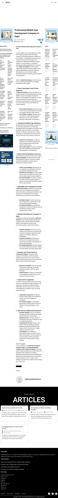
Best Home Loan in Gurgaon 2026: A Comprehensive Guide (14, 464)
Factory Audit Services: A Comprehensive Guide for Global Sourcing (48, 99)
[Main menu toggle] (2, 2)
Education (6, 431)
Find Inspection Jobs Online (6, 127)
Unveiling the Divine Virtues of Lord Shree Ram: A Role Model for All (2, 116)
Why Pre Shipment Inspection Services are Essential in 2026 (55, 117)
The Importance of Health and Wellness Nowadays (12, 469)
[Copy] (20, 366)
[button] (52, 2)
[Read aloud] (17, 366)
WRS (8, 2)
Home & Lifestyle (7, 410)
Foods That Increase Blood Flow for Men (12, 408)
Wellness (34, 412)
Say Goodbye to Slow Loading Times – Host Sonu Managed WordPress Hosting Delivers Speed (10, 68)
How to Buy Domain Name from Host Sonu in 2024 (10, 81)
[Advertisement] (29, 16)
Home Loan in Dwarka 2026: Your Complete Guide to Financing (15, 462)
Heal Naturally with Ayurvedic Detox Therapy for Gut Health (2, 65)
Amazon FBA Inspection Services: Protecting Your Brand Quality (55, 99)
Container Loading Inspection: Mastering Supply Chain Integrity (47, 117)
